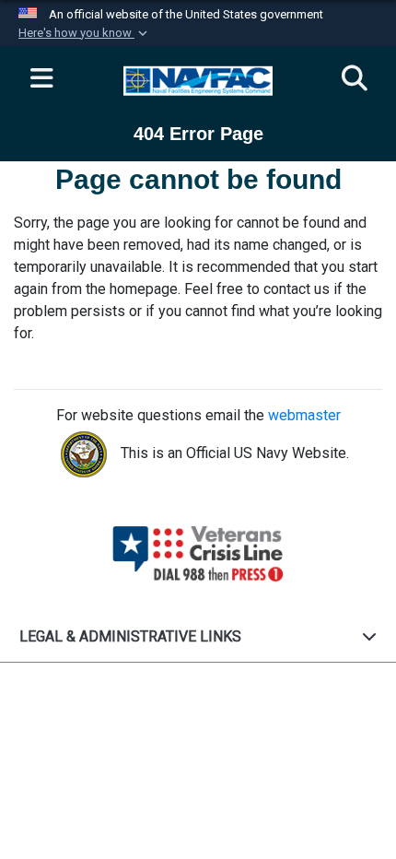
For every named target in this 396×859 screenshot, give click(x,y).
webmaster (304, 415)
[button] (84, 33)
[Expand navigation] (41, 79)
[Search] (354, 79)
